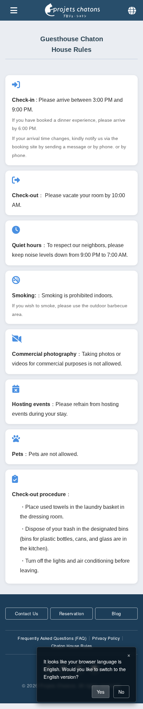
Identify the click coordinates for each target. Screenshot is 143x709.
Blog (116, 613)
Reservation (71, 613)
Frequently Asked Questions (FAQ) (52, 638)
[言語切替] (132, 10)
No (121, 691)
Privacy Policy (106, 638)
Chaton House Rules (71, 646)
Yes (100, 691)
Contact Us (26, 613)
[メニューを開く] (13, 11)
